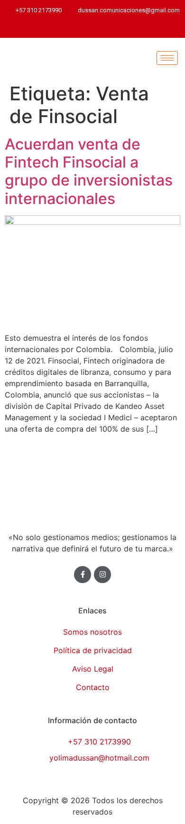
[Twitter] (78, 28)
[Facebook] (62, 28)
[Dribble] (111, 28)
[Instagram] (128, 28)
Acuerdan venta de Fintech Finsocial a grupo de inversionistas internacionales (89, 171)
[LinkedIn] (95, 28)
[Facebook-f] (82, 574)
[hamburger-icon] (167, 58)
